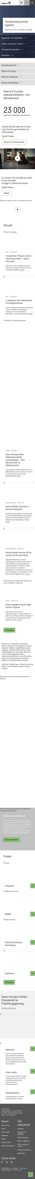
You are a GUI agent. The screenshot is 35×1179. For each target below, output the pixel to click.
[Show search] (27, 2)
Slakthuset (9, 973)
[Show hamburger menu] (32, 2)
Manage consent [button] (17, 1170)
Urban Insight (5, 1132)
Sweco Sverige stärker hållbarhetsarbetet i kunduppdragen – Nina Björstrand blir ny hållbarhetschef (15, 459)
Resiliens (6, 193)
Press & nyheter (6, 1142)
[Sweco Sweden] (6, 2)
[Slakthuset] (19, 960)
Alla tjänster (21, 1153)
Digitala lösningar (23, 1137)
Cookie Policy (23, 1168)
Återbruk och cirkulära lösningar (14, 142)
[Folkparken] (19, 872)
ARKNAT (8, 914)
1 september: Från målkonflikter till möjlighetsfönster (19, 301)
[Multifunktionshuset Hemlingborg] (19, 929)
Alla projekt (9, 982)
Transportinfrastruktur (24, 1150)
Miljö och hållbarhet (24, 1141)
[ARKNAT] (19, 901)
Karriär (3, 1129)
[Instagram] (7, 1162)
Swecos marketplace (10, 820)
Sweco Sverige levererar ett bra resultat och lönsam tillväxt (18, 553)
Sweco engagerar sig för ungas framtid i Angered (18, 605)
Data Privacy (15, 1168)
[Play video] (17, 158)
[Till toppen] (30, 1174)
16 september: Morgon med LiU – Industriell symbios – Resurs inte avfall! (19, 258)
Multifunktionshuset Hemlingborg (13, 943)
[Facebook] (2, 1162)
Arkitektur (21, 1129)
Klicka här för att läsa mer (8, 1008)
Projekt (3, 1139)
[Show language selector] (21, 2)
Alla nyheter (9, 630)
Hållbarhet (4, 1135)
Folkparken (9, 886)
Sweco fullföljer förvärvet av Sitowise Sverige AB (17, 507)
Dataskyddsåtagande (6, 1170)
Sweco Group (5, 1125)
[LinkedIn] (12, 1162)
